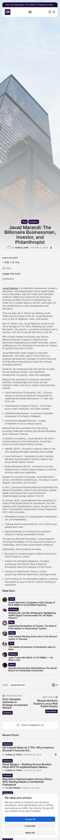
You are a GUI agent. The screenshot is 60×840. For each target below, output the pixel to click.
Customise (30, 826)
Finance (13, 654)
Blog (24, 222)
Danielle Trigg (14, 755)
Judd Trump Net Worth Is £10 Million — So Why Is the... (30, 658)
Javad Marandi (17, 685)
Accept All (30, 819)
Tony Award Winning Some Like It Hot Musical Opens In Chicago (32, 637)
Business (34, 222)
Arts (11, 643)
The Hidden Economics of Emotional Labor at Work (31, 648)
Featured (8, 793)
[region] (30, 816)
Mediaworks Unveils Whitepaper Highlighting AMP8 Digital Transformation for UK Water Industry (32, 615)
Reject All (30, 832)
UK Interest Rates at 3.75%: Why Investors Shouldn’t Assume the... (28, 749)
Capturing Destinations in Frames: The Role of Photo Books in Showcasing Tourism (32, 627)
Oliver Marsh (13, 788)
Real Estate (51, 711)
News (12, 633)
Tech (11, 599)
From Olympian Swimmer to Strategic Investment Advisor (15, 703)
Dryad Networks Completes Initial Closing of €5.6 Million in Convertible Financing (31, 603)
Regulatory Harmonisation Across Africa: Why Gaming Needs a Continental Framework (27, 781)
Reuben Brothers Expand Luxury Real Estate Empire (45, 703)
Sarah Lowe (21, 248)
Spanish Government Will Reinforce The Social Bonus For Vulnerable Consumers (32, 669)
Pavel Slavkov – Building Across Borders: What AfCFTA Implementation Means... (27, 766)
